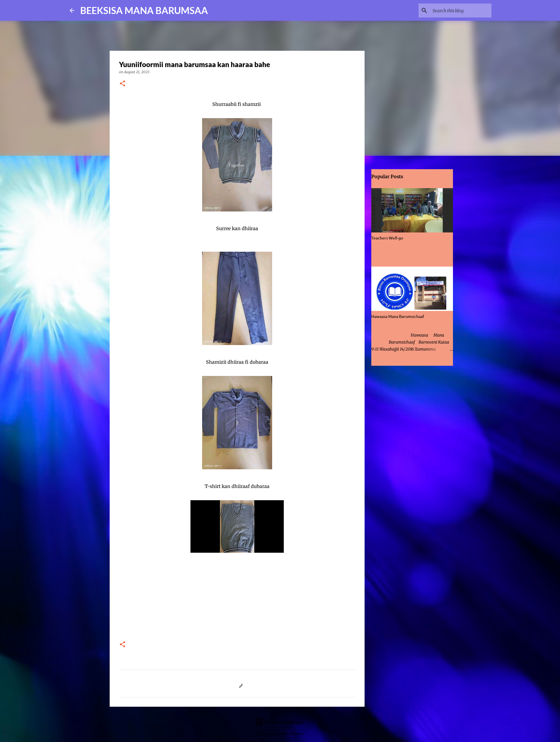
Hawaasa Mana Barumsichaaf (397, 316)
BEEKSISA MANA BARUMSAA (144, 10)
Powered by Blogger (283, 721)
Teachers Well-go (387, 238)
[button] (122, 84)
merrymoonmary (292, 734)
